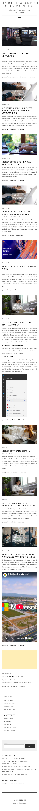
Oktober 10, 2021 (6, 447)
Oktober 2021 (8, 706)
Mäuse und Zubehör (13, 677)
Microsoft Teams (5, 472)
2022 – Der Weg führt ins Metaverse (14, 758)
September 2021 (9, 709)
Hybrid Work (5, 77)
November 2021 (9, 703)
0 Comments (32, 77)
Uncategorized (5, 686)
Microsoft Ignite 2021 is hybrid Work (14, 774)
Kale (25, 800)
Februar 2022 (8, 700)
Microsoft (16, 77)
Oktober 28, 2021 (6, 262)
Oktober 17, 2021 (6, 318)
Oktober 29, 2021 (6, 208)
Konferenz (10, 77)
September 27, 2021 (6, 673)
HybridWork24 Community (20, 4)
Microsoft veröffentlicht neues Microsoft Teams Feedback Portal (17, 214)
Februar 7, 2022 (5, 50)
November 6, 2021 (6, 104)
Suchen (6, 743)
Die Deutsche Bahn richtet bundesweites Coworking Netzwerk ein (17, 110)
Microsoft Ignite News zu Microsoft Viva (16, 766)
